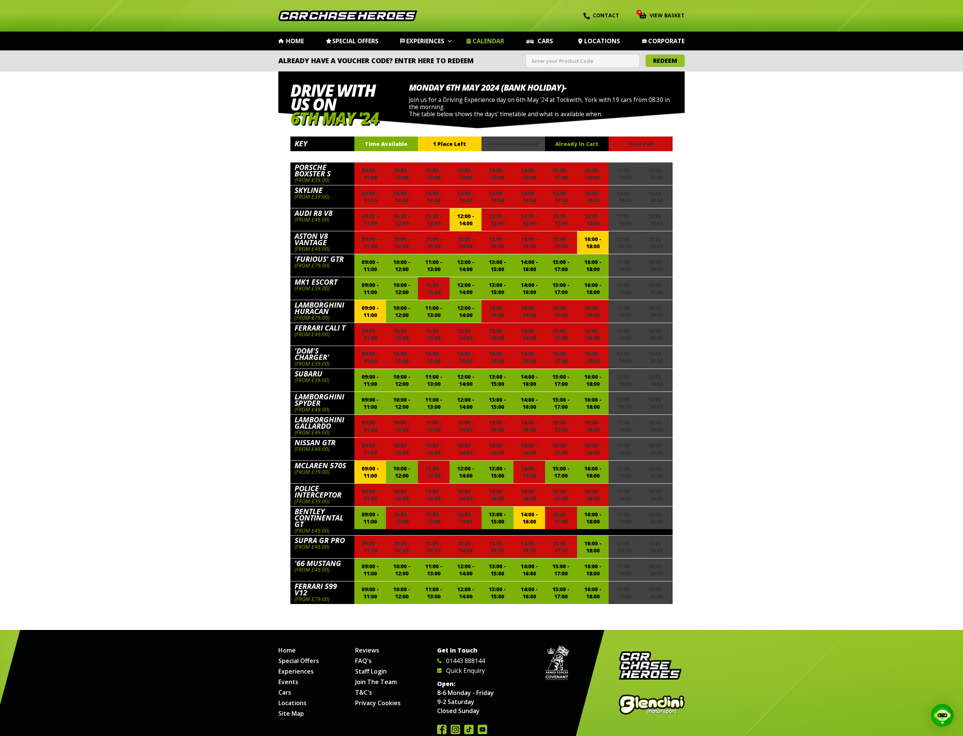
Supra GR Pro (320, 540)
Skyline (309, 190)
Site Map (291, 713)
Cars (545, 41)
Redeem (665, 60)
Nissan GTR (315, 442)
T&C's (363, 692)
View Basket (662, 15)
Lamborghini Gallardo (319, 422)
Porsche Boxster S (313, 170)
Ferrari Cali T (320, 328)
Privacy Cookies (378, 703)
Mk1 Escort (316, 282)
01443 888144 (465, 661)
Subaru (308, 374)
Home (295, 41)
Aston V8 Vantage (311, 239)
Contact (606, 15)
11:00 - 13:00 (433, 265)
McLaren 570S (320, 465)
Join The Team (376, 682)
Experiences (425, 41)
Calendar (488, 41)
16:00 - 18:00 (592, 242)
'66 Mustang (318, 563)
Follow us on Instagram (455, 729)
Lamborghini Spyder (319, 400)
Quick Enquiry (465, 671)
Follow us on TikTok (469, 729)
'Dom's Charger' (312, 354)
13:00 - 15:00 (497, 265)
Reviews (367, 650)
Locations (602, 41)
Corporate (666, 41)
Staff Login (371, 671)
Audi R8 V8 (314, 213)
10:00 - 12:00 (401, 265)
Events (288, 682)
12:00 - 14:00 (465, 219)
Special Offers (355, 41)
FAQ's (363, 661)
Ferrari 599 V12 (316, 589)
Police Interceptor (318, 491)
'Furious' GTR (319, 259)
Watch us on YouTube (482, 729)
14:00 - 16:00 (529, 265)
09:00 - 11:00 (370, 265)
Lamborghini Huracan (319, 308)
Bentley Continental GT (319, 517)
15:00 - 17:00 (561, 265)
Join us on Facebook (442, 729)
